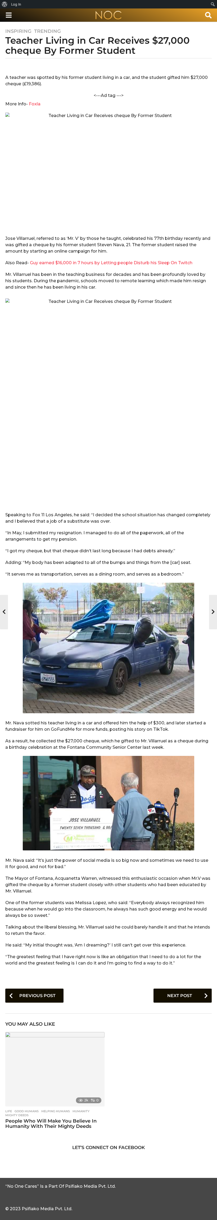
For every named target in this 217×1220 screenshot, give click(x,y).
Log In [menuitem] (16, 4)
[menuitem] (4, 4)
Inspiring (18, 31)
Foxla (34, 103)
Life (8, 1111)
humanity (81, 1111)
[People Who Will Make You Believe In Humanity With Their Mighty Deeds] (55, 1069)
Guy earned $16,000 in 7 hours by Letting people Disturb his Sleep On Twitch (111, 262)
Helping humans (55, 1111)
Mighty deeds (17, 1115)
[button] (8, 15)
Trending (47, 31)
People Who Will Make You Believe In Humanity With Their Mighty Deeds (51, 1123)
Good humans (27, 1111)
